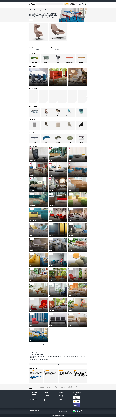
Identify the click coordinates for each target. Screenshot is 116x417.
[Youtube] (86, 0)
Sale (30, 6)
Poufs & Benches (34, 62)
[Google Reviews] (76, 397)
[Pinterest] (84, 0)
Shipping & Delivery (61, 396)
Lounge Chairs (58, 62)
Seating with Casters (69, 115)
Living (33, 6)
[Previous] (30, 32)
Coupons (80, 6)
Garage (72, 6)
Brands (76, 6)
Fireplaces (63, 6)
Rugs (59, 6)
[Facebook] (81, 0)
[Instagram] (85, 0)
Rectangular (35, 142)
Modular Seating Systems (70, 62)
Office (50, 6)
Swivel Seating (46, 115)
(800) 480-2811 (33, 394)
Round (70, 142)
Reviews (76, 394)
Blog (44, 400)
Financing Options (61, 399)
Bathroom (68, 6)
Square (81, 142)
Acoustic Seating (81, 115)
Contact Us (32, 399)
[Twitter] (61, 411)
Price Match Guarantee (47, 399)
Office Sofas (46, 62)
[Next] (47, 32)
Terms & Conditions (46, 395)
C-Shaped (58, 142)
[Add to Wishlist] (47, 49)
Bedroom (41, 6)
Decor (56, 6)
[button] (49, 4)
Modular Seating (34, 115)
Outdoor (46, 6)
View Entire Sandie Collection (33, 46)
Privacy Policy (46, 396)
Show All (58, 364)
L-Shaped (46, 142)
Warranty (60, 400)
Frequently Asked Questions (62, 395)
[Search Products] (62, 4)
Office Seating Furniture (37, 346)
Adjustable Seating (58, 115)
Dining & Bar (37, 6)
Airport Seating (81, 62)
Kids (53, 6)
